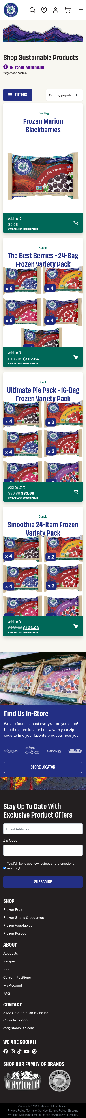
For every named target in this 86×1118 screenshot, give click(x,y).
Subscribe (43, 881)
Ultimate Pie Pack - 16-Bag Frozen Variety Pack (43, 393)
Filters (20, 94)
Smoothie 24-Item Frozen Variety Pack (43, 528)
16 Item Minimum (27, 67)
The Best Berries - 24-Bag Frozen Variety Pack (43, 259)
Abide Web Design (65, 1114)
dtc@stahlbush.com (18, 1027)
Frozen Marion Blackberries (43, 125)
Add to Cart (16, 218)
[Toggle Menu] (78, 10)
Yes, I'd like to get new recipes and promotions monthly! (40, 866)
